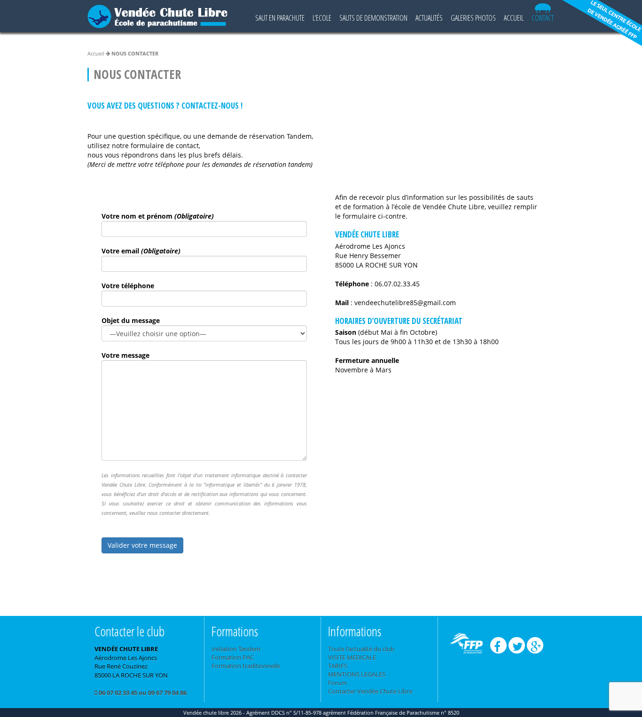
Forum (337, 682)
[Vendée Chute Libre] (157, 13)
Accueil (95, 53)
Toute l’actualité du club (361, 649)
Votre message (125, 355)
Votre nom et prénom (158, 216)
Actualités (429, 18)
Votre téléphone (128, 285)
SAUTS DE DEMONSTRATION (373, 18)
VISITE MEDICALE (352, 657)
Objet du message (131, 320)
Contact (543, 18)
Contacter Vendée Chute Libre (370, 691)
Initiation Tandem (235, 649)
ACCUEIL (514, 18)
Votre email (141, 250)
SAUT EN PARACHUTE (280, 18)
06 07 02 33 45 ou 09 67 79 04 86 (142, 692)
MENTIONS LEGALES (356, 674)
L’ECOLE (322, 18)
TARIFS (337, 666)
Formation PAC (232, 657)
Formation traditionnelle (245, 666)
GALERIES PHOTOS (473, 18)
